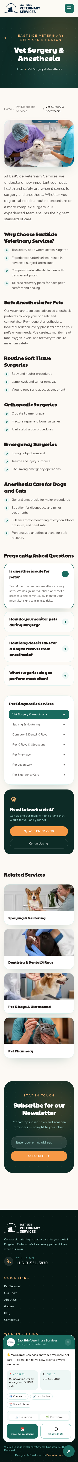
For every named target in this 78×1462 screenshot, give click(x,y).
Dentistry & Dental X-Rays (29, 735)
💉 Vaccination (41, 1396)
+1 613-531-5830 (41, 831)
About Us (10, 1300)
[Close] (68, 1342)
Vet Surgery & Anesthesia (29, 714)
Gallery (9, 1306)
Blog (7, 1313)
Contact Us (36, 844)
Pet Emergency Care (25, 775)
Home (20, 69)
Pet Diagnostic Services (25, 109)
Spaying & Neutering (26, 725)
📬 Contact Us (17, 1396)
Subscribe (36, 1156)
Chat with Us (55, 1431)
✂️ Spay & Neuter (19, 1404)
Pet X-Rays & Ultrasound (29, 745)
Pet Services (12, 1286)
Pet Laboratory (22, 765)
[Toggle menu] (69, 8)
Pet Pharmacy (21, 755)
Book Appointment (22, 1431)
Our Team (10, 1293)
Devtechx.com (54, 1455)
